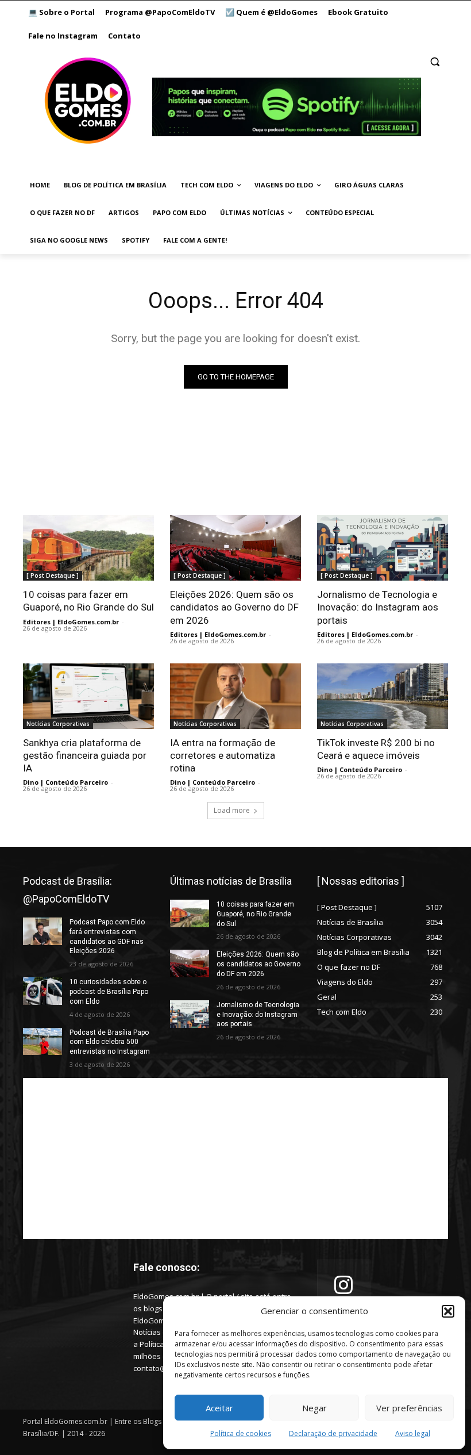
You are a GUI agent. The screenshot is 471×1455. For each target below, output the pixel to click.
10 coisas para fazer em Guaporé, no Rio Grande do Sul (88, 601)
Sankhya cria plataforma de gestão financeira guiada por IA (84, 755)
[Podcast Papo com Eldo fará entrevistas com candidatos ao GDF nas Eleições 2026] (42, 931)
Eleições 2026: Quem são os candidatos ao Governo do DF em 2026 (234, 607)
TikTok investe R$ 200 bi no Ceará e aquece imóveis (376, 749)
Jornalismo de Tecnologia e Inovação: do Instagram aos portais (377, 607)
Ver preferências (409, 1408)
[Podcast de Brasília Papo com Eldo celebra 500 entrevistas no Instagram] (42, 1041)
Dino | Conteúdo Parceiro (65, 782)
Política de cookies (240, 1433)
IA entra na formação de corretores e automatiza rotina (222, 755)
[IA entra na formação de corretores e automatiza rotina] (235, 696)
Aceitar (219, 1408)
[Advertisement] (235, 1158)
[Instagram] (343, 1286)
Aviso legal (412, 1433)
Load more (232, 810)
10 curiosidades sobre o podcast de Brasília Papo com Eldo (109, 991)
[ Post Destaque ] (52, 575)
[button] (448, 1311)
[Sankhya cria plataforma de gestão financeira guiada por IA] (88, 696)
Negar (314, 1408)
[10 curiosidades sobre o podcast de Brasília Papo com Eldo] (42, 991)
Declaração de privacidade (333, 1433)
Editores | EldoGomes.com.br (71, 621)
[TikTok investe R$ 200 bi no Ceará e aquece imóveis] (382, 696)
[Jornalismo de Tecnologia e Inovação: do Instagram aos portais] (382, 548)
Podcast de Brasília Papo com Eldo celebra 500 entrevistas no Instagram (110, 1042)
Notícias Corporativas (58, 724)
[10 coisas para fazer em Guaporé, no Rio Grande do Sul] (88, 548)
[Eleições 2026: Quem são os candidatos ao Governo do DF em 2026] (235, 548)
